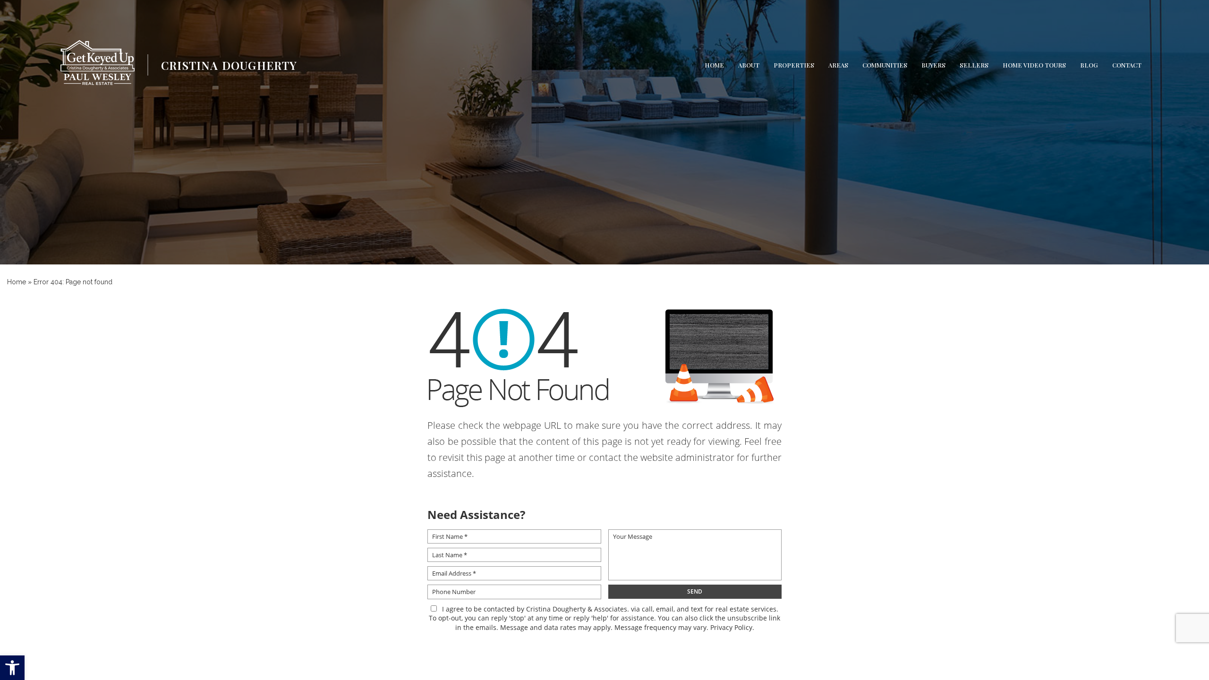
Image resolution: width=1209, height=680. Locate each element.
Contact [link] (1126, 65)
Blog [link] (1089, 65)
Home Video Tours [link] (1034, 65)
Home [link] (714, 65)
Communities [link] (884, 65)
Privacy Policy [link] (731, 627)
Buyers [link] (933, 65)
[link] (12, 667)
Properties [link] (794, 65)
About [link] (748, 65)
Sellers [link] (974, 65)
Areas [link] (838, 65)
